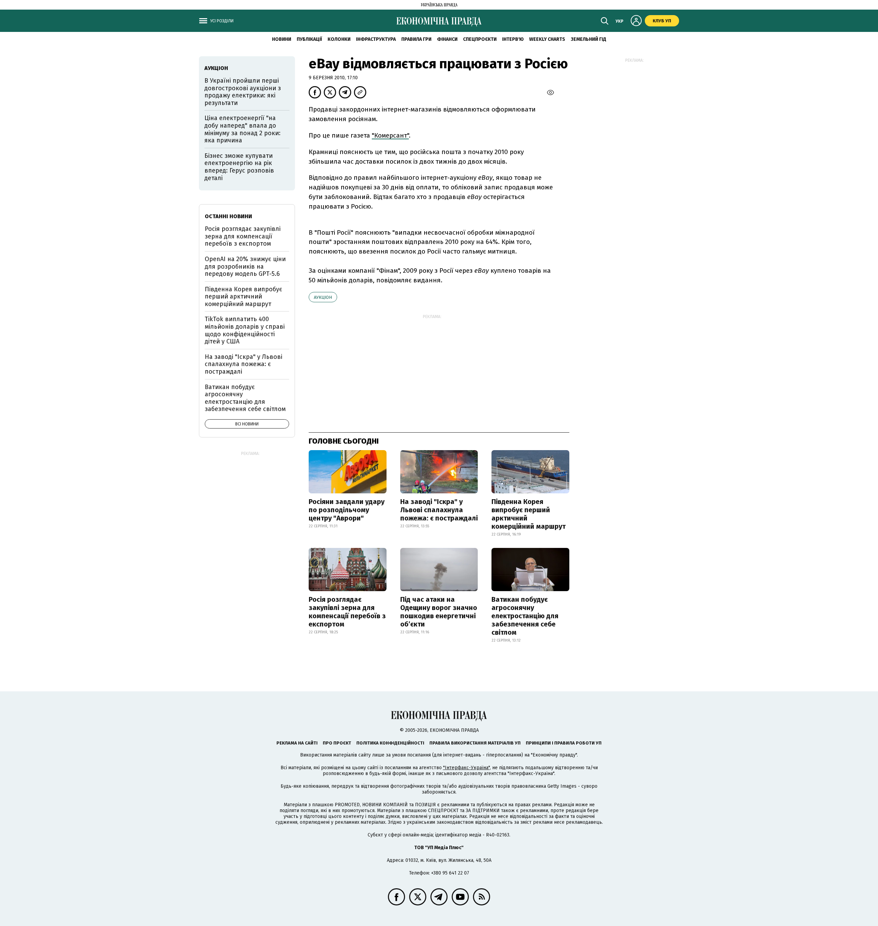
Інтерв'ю (513, 39)
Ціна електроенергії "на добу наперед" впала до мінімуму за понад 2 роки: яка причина (242, 129)
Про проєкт (337, 743)
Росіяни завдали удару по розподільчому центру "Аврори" (346, 509)
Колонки (339, 39)
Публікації (309, 39)
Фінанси (447, 39)
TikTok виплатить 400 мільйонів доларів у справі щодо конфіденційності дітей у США (245, 330)
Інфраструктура (376, 39)
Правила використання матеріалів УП (475, 743)
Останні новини (228, 216)
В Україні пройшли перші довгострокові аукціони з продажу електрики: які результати (242, 92)
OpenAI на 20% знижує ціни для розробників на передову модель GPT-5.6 (245, 266)
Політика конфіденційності (390, 743)
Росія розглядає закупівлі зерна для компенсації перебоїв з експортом (347, 611)
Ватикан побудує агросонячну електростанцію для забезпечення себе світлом (524, 615)
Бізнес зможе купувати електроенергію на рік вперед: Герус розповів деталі (239, 167)
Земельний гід (588, 39)
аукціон (323, 297)
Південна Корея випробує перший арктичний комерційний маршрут (528, 513)
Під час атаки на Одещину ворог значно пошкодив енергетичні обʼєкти (438, 611)
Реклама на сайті (297, 743)
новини (281, 39)
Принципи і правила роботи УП (564, 743)
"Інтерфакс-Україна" (466, 768)
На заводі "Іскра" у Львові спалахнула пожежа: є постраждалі (439, 509)
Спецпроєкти (480, 39)
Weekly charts (547, 39)
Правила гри (416, 39)
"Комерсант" (390, 135)
